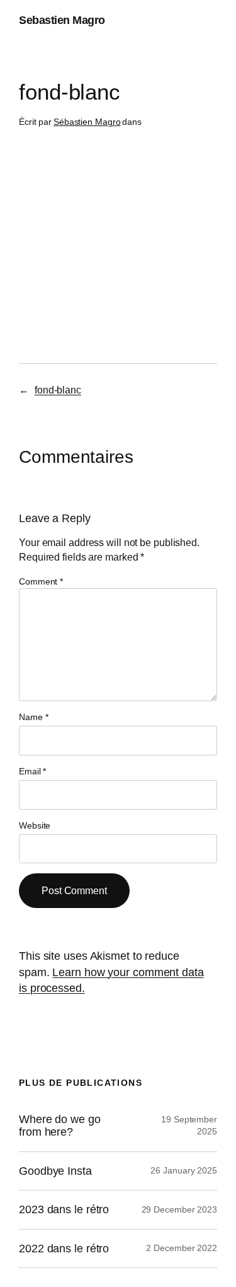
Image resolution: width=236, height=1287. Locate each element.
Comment (41, 581)
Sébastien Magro (87, 122)
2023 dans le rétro (64, 1209)
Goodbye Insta (55, 1171)
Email (32, 771)
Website (34, 825)
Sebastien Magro (62, 20)
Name (33, 717)
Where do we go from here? (60, 1125)
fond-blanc (58, 389)
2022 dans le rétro (64, 1248)
